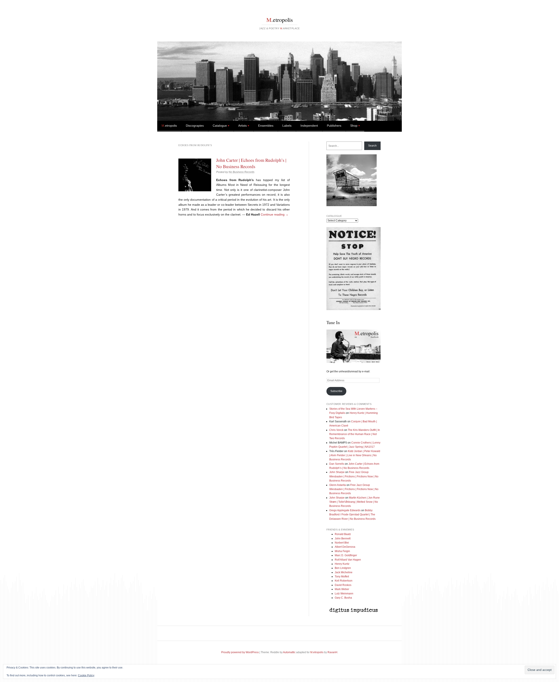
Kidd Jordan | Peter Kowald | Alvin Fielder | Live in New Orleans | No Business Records (354, 455)
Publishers (334, 125)
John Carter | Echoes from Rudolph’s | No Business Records (251, 163)
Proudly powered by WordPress (240, 652)
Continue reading (274, 214)
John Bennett (342, 538)
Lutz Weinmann (344, 593)
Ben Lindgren (343, 568)
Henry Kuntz (342, 563)
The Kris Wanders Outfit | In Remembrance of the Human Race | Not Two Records (354, 434)
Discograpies (195, 125)
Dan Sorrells (336, 463)
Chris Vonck (336, 430)
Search (372, 145)
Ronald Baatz (343, 534)
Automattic (289, 652)
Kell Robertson (343, 580)
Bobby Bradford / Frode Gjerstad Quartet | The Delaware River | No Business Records (352, 514)
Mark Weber (342, 589)
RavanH (332, 652)
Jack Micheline (343, 572)
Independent (309, 125)
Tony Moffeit (342, 576)
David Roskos (343, 585)
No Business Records (241, 172)
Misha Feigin (342, 551)
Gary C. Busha (343, 597)
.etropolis (279, 19)
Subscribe (336, 391)
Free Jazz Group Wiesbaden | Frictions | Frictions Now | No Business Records (353, 476)
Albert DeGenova (345, 546)
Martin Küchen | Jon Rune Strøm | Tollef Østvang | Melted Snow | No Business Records (354, 502)
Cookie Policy (86, 675)
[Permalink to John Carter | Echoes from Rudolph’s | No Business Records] (194, 175)
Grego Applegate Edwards (345, 510)
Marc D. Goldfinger (346, 555)
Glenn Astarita (337, 485)
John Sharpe (337, 472)
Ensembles (265, 125)
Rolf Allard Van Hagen (348, 559)
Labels (287, 125)
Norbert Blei (342, 542)
